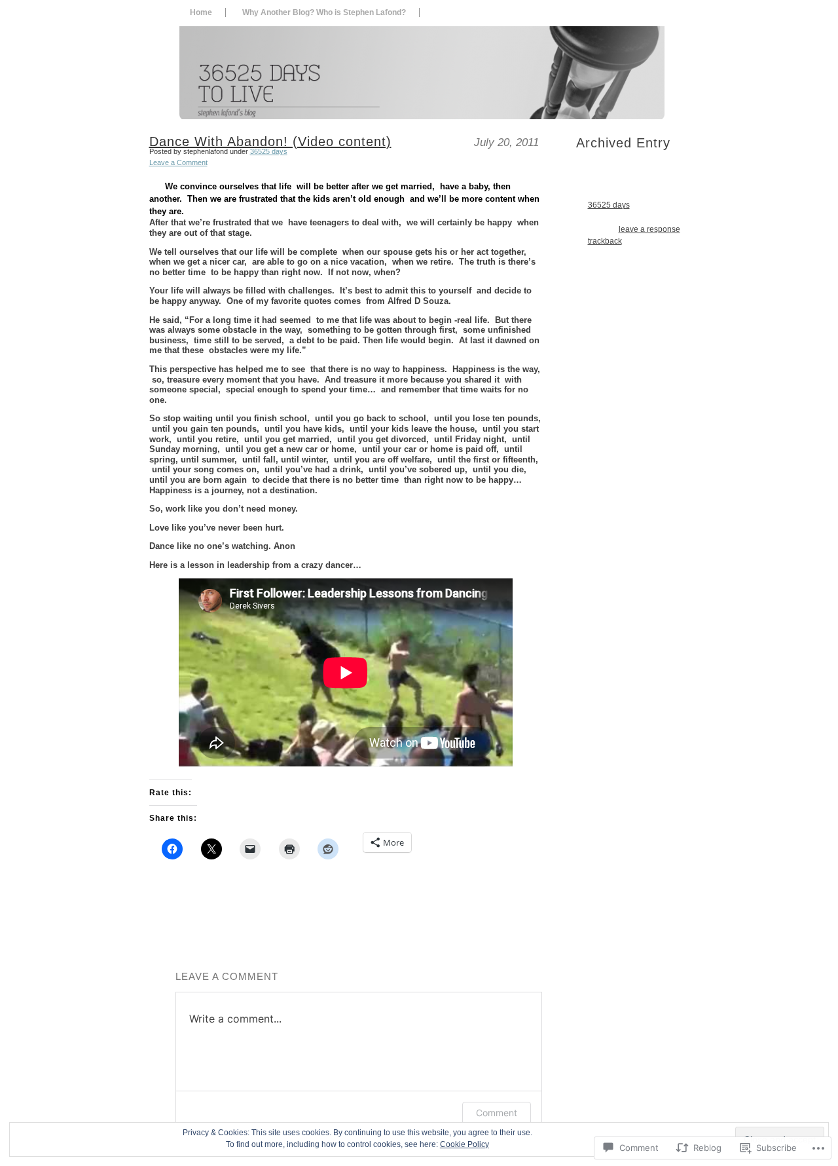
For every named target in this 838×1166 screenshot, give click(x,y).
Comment (496, 1112)
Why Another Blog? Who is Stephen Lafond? (324, 12)
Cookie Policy (464, 1144)
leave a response (649, 229)
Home (201, 12)
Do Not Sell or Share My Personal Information (494, 1156)
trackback (605, 240)
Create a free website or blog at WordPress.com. (348, 1156)
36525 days (268, 151)
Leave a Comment (178, 162)
